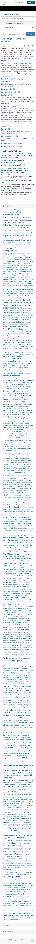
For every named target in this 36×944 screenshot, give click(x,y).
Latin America (6, 582)
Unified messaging (18, 858)
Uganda (10, 854)
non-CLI (8, 646)
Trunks (16, 848)
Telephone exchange (17, 818)
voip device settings (21, 889)
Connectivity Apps (27, 373)
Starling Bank (10, 807)
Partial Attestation (11, 668)
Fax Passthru (10, 443)
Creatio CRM (29, 380)
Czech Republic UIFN (13, 395)
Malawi (17, 603)
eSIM (23, 420)
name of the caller (13, 634)
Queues (26, 708)
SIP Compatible (25, 775)
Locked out (14, 593)
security (24, 747)
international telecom (18, 534)
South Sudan (9, 798)
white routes (23, 907)
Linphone (19, 590)
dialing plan (14, 399)
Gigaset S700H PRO (17, 468)
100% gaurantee (19, 210)
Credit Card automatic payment (17, 382)
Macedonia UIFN (17, 599)
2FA (17, 214)
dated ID (5, 398)
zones (20, 919)
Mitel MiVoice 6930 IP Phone (13, 617)
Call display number (25, 298)
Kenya (24, 568)
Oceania (14, 652)
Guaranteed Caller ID (14, 486)
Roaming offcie (21, 722)
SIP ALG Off (14, 775)
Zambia (18, 917)
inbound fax (6, 519)
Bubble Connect (11, 283)
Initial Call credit (24, 526)
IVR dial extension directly (9, 556)
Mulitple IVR (13, 625)
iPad (9, 545)
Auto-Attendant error (15, 259)
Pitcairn (21, 677)
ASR (25, 246)
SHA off (28, 760)
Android (11, 238)
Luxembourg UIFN (25, 597)
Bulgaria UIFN (24, 283)
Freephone (11, 450)
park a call (17, 667)
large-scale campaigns (11, 580)
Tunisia (26, 848)
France (28, 446)
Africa (27, 235)
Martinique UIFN (13, 606)
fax (19, 440)
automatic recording (17, 261)
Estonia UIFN (6, 422)
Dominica (23, 410)
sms (7, 787)
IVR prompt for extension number (22, 558)
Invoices (29, 540)
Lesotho (19, 586)
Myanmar (5, 634)
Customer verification (8, 393)
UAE (4, 852)
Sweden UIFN (6, 813)
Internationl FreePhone (18, 536)
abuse (4, 228)
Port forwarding (12, 692)
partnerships (24, 668)
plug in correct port (25, 679)
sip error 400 (20, 778)
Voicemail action (28, 872)
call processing (24, 312)
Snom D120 (23, 787)
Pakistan (14, 665)
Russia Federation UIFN (18, 729)
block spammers (11, 277)
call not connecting (8, 310)
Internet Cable (28, 536)
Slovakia (13, 784)
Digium (5, 406)
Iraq (16, 548)
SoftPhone (12, 789)
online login (6, 654)
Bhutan (23, 271)
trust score (21, 848)
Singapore (8, 773)
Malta (11, 605)
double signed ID (12, 412)
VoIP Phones (6, 891)
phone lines (9, 677)
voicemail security (12, 883)
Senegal (5, 752)
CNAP (22, 363)
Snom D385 (29, 787)
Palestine (22, 665)
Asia (22, 246)
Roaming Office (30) (10, 106)
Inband (14, 517)
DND (21, 408)
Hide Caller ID (18, 492)
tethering (16, 824)
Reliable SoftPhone (8, 713)
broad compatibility (15, 281)
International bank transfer (18, 530)
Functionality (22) (9, 89)
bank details (29, 265)
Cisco (5, 352)
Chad (14, 346)
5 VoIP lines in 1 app (16, 220)
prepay (9, 702)
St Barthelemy (24, 799)
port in (19, 692)
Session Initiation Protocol (20, 753)
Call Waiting (14, 326)
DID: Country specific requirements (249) (17, 63)
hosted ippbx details (14, 503)
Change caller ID (20, 346)
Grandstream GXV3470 (9, 479)
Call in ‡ (24, 308)
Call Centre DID (11, 296)
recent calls (8, 710)
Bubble (5, 283)
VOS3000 (15, 894)
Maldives (5, 605)
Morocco (13, 620)
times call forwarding (19, 833)
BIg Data (27, 271)
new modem (18, 640)
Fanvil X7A (16, 438)
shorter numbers (28, 765)
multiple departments (19, 627)
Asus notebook (21, 251)
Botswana (12, 279)
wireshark (29, 907)
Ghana (6, 466)
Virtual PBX (5, 872)
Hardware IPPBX (27, 488)
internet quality (24, 537)
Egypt (23, 416)
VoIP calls (26, 887)
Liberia (13, 588)
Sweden (29, 811)
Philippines (6, 675)
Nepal (24, 636)
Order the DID (10, 656)
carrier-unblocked (22, 342)
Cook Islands (11, 378)
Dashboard (24, 395)
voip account (29, 885)
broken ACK (24, 281)
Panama (27, 665)
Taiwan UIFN (28, 814)
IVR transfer (24, 561)
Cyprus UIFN (22, 393)
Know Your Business (8, 569)
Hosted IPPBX (23, 501)
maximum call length (8, 610)
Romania (5, 727)
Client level (17, 361)
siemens (23, 770)
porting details (11, 694)
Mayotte (29, 610)
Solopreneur (12, 792)
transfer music (9, 840)
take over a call (12, 816)
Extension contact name (17, 425)
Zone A (26, 917)
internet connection (8, 537)
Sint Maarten (23, 773)
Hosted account (14, 501)
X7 (14, 909)
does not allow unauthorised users (12, 410)
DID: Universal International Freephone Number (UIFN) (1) (16, 85)
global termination (21, 470)
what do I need (26, 903)
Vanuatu (14, 867)
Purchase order (9, 708)
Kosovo (5, 578)
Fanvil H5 (5, 438)
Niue (24, 644)
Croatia (30, 382)
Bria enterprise (25, 279)
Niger (17, 644)
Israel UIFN (9, 552)
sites (9, 784)
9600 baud (27, 220)
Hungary (9, 513)
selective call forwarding (12, 750)
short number (8, 762)
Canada (5, 339)
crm (27, 382)
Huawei (5, 513)
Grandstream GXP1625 (9, 477)
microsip (16, 612)
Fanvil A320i (14, 436)
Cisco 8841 (10, 352)
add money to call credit (21, 233)
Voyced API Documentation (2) (13, 146)
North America (22, 646)
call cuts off (10, 298)
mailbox (12, 601)
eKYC (26, 416)
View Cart (30, 2)
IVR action (10, 554)
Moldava (5, 618)
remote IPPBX (16, 713)
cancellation (26, 340)
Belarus (20, 267)
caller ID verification (22, 335)
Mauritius (26, 606)
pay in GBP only (17, 670)
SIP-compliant (21, 782)
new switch (9, 642)
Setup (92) (6, 129)
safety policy (26, 731)
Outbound (7, 658)
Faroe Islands (22, 438)
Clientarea (26, 361)
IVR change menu (19, 554)
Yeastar (9, 913)
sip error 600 (27, 778)
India (13, 526)
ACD (23, 230)
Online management (14, 654)
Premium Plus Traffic (24, 700)
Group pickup (25, 482)
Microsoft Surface (23, 612)
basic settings (13, 267)
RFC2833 (9, 720)
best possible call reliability (14, 271)
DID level (6, 402)
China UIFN (18, 350)
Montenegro (21, 618)
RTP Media (5, 729)
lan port (30, 578)
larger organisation (23, 580)
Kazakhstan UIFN (18, 568)
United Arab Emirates (14, 860)
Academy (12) (7, 42)
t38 (20, 814)
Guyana (13, 488)
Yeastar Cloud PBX (17, 913)
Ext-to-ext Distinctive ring (17, 423)
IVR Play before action (27, 556)
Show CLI (18, 768)
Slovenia (25, 784)
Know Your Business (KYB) (20, 569)
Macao (4, 599)
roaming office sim (13, 725)
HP (24, 511)
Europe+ (21, 422)
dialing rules (20, 399)
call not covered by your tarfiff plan (22, 310)
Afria (24, 235)
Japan (15, 566)
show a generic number (9, 768)
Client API (16, 358)
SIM (4, 773)
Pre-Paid (8, 698)
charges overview (7, 348)
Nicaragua (13, 644)
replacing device (14, 715)
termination (18, 822)
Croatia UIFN (6, 384)
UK (5, 856)
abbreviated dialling (25, 225)
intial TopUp (24, 540)
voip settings (20, 891)
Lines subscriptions (8, 590)
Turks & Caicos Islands (23, 850)
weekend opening (17, 903)
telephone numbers (26, 820)
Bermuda (19, 269)
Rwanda (11, 731)
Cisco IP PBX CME (9, 354)
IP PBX (28, 543)
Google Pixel (10, 473)
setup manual (14, 760)
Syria (4, 814)
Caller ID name (28, 329)
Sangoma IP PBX (27, 743)
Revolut (5, 720)
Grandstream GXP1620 (26, 475)
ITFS (25, 552)
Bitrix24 (25, 276)
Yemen (22, 915)
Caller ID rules (6, 333)
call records (19, 319)
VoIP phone (29, 889)
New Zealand (23, 642)
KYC (11, 578)
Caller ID (6, 329)
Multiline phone (9, 627)
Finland (5, 445)
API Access (24, 240)
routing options (20, 727)
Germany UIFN (25, 464)
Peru (23, 673)
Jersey (24, 566)
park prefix (23, 667)
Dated (30, 395)
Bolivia (17, 277)
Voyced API (22, 894)
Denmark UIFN (6, 399)
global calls (29, 468)
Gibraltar (11, 466)
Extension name (7, 427)
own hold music (12, 663)
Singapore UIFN (16, 773)
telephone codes (7, 818)
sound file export (27, 792)
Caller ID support (12, 335)
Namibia (29, 634)
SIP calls (19, 775)
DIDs (12, 402)
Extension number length (17, 427)
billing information (16, 273)
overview (5, 663)
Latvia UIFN (17, 582)
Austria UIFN (28, 253)
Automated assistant (26, 259)
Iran (14, 548)
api (18, 240)
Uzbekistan (30, 865)
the (16, 826)
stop (23, 807)
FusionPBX (11, 455)
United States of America (17, 862)
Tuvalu (30, 850)
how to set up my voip (17, 511)
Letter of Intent (25, 586)
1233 (15, 212)
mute (17, 632)
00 (14, 210)
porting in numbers (20, 694)
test (22, 822)
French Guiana (26, 451)
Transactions (22, 837)
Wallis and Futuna (26, 899)
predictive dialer (19, 698)
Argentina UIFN (10, 244)
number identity (7, 652)
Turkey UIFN (6, 850)
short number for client (18, 762)
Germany (19, 464)
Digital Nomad (17, 404)
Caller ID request (28, 331)
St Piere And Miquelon (25, 801)
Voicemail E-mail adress (9, 874)
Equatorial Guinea (7, 420)
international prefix (8, 534)
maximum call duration (22, 608)
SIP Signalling (27, 780)
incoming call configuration (25, 519)
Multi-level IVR (22, 624)
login (18, 593)
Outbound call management (19, 658)
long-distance (25, 595)
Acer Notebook (28, 230)
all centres (5, 238)
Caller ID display (17, 329)
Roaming (13, 722)
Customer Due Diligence (19, 386)
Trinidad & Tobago (23, 843)
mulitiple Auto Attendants (21, 622)
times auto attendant (8, 833)
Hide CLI (25, 492)
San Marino (14, 743)
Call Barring (21, 293)
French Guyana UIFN (8, 453)
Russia (10, 729)
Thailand (5, 826)
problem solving (22, 702)
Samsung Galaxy (26, 741)
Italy (17, 552)
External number (28, 432)
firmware (16, 445)
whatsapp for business (25, 905)
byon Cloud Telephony (22, 287)
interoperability (13, 540)
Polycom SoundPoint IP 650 (10, 688)
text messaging (23, 824)
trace (14, 838)
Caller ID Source (23, 333)
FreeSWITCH (19, 451)
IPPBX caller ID (22, 545)
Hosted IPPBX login (25, 503)
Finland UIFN (10, 445)
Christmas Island (26, 350)
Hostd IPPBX (6, 501)
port (29, 690)
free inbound (13, 448)
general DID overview (13, 458)
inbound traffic (13, 519)
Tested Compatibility (8, 824)
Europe (16, 422)
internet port (16, 537)
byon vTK (10, 289)
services (10, 753)
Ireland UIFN (25, 548)
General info (22, 458)
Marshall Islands (24, 605)
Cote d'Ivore (29, 378)
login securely (16, 595)
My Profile (23, 632)
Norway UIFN (24, 647)
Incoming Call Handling (9, 521)
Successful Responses (20, 809)
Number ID (26, 649)
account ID (17, 228)
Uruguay (19, 864)
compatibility (23, 369)
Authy (23, 255)
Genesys (14, 462)
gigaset (17, 466)
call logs (29, 308)
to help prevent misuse (11, 835)
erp (17, 420)
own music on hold (21, 663)
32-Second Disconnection (18, 217)
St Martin (17, 801)
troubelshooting (15, 845)
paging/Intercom (7, 665)
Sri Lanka (10, 799)
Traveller (11, 843)
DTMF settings (12, 414)
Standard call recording (24, 803)
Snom (10, 786)
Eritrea (14, 420)
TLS (4, 835)
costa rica (23, 378)
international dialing (11, 532)
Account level (15, 230)
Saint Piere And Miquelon (20, 735)
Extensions (8, 432)
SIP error (14, 778)
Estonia (27, 420)
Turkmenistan (13, 850)
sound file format (7, 794)
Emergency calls (28, 418)
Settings (20, 758)
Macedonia (10, 599)
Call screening (22, 322)
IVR (4, 554)
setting (15, 758)
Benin (15, 269)
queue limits (20, 708)
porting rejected (17, 696)
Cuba (11, 384)
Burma (7, 285)
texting (29, 824)
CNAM (18, 363)
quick (30, 708)
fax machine (24, 440)
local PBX (8, 593)
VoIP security (13, 891)
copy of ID (17, 378)
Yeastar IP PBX (26, 913)
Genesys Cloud (21, 462)
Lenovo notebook (12, 586)
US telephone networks (9, 865)
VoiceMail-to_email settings (18, 885)
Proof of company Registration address (18, 704)
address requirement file (15, 235)
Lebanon (15, 584)
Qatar (15, 708)
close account (6, 363)
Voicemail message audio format (15, 879)
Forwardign (23, 446)
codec (8, 365)
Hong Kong (19, 499)
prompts (5, 704)
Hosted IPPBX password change (11, 505)
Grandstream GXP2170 (21, 477)
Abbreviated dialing (11, 225)
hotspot (22, 505)
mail (30, 599)
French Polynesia (18, 453)
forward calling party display (12, 446)
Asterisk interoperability (12, 249)
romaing (27, 725)
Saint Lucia (28, 733)
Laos (4, 580)
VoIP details (12, 889)
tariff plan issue (25, 816)
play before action (15, 679)
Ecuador (19, 416)
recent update (16, 710)
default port (24, 398)
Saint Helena (12, 733)
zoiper (22, 917)
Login (22, 2)
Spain (14, 798)
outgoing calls (16, 660)
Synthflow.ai (29, 813)
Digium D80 (10, 406)
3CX (27, 217)
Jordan (31, 566)
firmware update (23, 445)
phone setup (15, 677)
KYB (8, 578)
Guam (7, 486)
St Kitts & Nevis (7, 801)
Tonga (4, 838)
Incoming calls (19, 523)
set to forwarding (27, 755)
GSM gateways (14, 484)
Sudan (27, 809)
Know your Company (11, 571)
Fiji (31, 443)
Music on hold (23, 629)
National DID (6, 636)
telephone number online (13, 820)
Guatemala (23, 486)
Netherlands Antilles (8, 638)
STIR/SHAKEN (17, 807)
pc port (16, 673)
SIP (27, 773)
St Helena (30, 799)
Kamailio (5, 568)
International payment (23, 532)
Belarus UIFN (25, 267)
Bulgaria (18, 283)
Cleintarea (5, 359)
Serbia (9, 752)
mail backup (6, 601)
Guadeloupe (21, 484)
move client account (22, 620)
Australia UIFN (21, 253)
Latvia (11, 582)
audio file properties (11, 253)
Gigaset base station (26, 466)
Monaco (10, 618)
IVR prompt (8, 558)
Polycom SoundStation (23, 688)
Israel (4, 552)
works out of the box (8, 909)
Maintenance (17, 601)
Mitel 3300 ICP (13, 614)
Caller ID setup (14, 333)
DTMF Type (19, 414)
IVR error (19, 556)
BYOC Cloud (12, 287)
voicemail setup (7, 885)
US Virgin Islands (19, 865)
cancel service (18, 340)
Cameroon (29, 337)
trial (16, 843)
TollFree (28, 835)
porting (5, 694)
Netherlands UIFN (18, 638)
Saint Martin (8, 735)
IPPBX (16, 545)
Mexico (12, 612)
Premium (15, 700)
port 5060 (5, 692)
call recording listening (14, 317)
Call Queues (10, 315)
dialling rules (27, 399)
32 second (25, 215)
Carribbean (14, 342)
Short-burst (11, 765)
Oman (30, 652)
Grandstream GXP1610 (14, 475)
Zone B (30, 917)
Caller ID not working (8, 331)
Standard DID (6, 805)
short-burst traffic (18, 765)
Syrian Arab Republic (11, 814)
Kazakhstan (11, 568)
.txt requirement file (8, 210)
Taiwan (23, 814)
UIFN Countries (21, 854)
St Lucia (13, 801)
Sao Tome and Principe (9, 745)
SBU (23, 745)
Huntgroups (11, 515)
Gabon (16, 455)
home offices (6, 499)
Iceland (16, 515)
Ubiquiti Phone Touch (15, 852)
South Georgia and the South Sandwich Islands (18, 796)
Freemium (19, 448)
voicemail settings (25, 883)
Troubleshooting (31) (10, 136)
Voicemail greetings (11, 877)
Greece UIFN (27, 481)
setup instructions (7, 760)
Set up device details (8, 758)
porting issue (9, 696)
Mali (9, 605)
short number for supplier (18, 764)
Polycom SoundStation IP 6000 (11, 690)
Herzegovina (11, 492)
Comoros (20, 367)
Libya (16, 588)
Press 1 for (14, 702)
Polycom (16, 686)
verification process (18, 870)
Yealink (18, 909)
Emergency (21, 418)
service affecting (23, 752)
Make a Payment (25, 601)
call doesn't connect (11, 300)
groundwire (18, 482)
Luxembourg (17, 597)
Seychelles (20, 760)
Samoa (12, 741)
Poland (5, 682)
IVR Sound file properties (14, 561)
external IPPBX (17, 431)
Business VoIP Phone (19, 285)
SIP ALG (8, 775)
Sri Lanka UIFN (16, 799)
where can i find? (15, 907)
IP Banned (7, 542)
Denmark (30, 398)
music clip (13, 630)
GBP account (12, 457)
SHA (24, 760)
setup (24, 757)
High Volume (19, 495)
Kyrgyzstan (16, 578)
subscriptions (10, 809)
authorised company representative (12, 255)
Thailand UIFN (11, 826)
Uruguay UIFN (25, 864)
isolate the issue (26, 550)
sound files (15, 794)
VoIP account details (8, 887)
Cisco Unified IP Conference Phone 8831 (17, 356)
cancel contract (10, 340)
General (18, 457)
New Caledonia (11, 640)
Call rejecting (12, 322)
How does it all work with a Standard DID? (17, 154)
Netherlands (29, 636)
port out (23, 692)
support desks (12, 811)
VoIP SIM (27, 891)
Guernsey (29, 486)
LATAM (30, 580)
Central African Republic (20, 344)
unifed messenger (15, 856)
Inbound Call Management (23, 517)
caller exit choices (23, 326)
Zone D (9, 919)
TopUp (10, 837)
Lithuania (24, 591)
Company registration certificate (11, 369)
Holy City (28, 497)
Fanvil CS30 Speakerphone (25, 436)
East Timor (25, 414)
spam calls (28, 798)
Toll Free (22, 835)
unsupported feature (11, 864)
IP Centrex (20, 542)
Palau (18, 665)
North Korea (29, 646)
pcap (20, 673)
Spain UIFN (19, 798)
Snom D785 (6, 789)
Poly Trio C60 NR (18, 684)
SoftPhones (18, 789)
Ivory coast (29, 552)
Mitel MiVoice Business (26, 617)
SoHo (23, 789)
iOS (4, 542)
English (17, 2)
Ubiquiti (7, 852)
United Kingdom (25, 860)
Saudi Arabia (18, 745)
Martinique (5, 606)
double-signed (21, 412)
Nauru (20, 636)
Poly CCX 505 (21, 682)
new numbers (25, 640)
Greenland (5, 482)
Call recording (19, 315)
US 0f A (31, 864)
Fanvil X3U (10, 438)
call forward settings (21, 302)
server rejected (15, 752)
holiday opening (21, 497)
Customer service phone (21, 391)
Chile (10, 350)
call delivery (17, 298)
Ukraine (9, 856)
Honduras (12, 499)
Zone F (17, 919)
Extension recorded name (15, 429)
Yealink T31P (18, 911)
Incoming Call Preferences (22, 521)
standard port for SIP (15, 805)
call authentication (13, 293)
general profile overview (14, 460)
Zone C (5, 919)
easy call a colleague (11, 416)
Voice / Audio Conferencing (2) (13, 143)
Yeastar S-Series (16, 915)
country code (6, 380)
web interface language (13, 901)
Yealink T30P (11, 911)
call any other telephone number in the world (19, 291)
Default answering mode (14, 398)
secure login (8, 747)
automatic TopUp (28, 261)
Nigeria (21, 644)
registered (25, 710)
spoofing (5, 799)
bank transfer (6, 267)
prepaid (5, 702)
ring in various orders (17, 720)
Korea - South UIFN (27, 576)
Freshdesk (25, 453)
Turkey (30, 848)
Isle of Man (19, 550)
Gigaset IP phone (7, 468)
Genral (10, 464)
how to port (8, 511)
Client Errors (23, 359)
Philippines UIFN (13, 675)
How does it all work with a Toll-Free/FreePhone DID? (13, 161)
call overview (8, 312)
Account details (10, 228)
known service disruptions (10, 576)
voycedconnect (9, 896)
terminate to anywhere (9, 822)
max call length (12, 608)
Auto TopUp (6, 259)
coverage (22, 380)
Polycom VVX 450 (23, 690)
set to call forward (17, 755)
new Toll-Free (16, 642)
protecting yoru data (23, 706)
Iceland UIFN (22, 515)
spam (23, 798)
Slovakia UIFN (19, 784)
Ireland (20, 548)
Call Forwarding (25, 305)
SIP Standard (14, 782)
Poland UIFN (10, 682)
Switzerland (13, 813)
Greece (22, 481)
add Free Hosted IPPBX (9, 233)
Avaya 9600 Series (21, 263)
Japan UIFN (20, 566)
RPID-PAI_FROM (28, 727)
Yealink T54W (25, 911)
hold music (14, 497)
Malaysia (21, 603)
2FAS (21, 215)
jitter (28, 566)
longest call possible (8, 597)
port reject (28, 692)
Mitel (7, 614)
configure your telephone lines (23, 371)
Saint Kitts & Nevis (20, 733)
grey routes (12, 482)
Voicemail (19, 872)
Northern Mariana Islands (9, 647)
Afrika (30, 235)
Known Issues (26, 573)
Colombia (23, 365)
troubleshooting (8, 848)
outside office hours (27, 661)
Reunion (21, 718)
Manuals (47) (7, 95)
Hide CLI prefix (9, 495)
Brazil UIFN (18, 279)
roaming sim (21, 725)
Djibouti (17, 408)
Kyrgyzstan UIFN (23, 578)
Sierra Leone (28, 770)
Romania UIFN (11, 727)
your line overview (10, 917)
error (20, 420)
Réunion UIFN (28, 718)
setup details (30, 758)
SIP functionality (16, 780)
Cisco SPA (27, 354)
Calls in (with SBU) (21, 337)
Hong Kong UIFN (26, 499)
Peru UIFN (27, 673)
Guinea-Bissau (6, 488)
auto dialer (27, 257)
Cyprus (16, 393)
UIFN (15, 854)
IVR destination (28, 554)
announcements (17, 238)
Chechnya (14, 348)
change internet (29, 346)
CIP (31, 350)
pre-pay (13, 698)
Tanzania (18, 816)
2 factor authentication (13, 213)
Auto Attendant (17, 257)
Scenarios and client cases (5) (13, 116)
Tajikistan (5, 816)
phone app (22, 675)
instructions (24, 528)
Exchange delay (7, 423)
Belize (11, 269)
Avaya (13, 263)
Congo (4, 373)
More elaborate (7, 620)
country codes (14, 380)
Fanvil (9, 436)
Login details (23, 593)
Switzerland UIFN (20, 813)
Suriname (18, 811)
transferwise (19, 840)
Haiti (16, 488)
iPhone (12, 545)
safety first (19, 731)
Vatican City (19, 867)
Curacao (15, 384)
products (29, 702)
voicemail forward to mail (22, 874)
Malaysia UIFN (27, 603)
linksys (15, 590)
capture (8, 342)
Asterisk (10, 248)
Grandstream (19, 472)
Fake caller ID (23, 434)
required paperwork (11, 718)
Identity (6, 517)
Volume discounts (7, 894)
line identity (29, 588)
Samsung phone (7, 743)
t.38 (18, 814)
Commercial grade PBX (12, 367)
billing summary (18, 276)
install (12, 528)
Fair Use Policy (16, 434)
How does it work (16, 507)
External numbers (7, 434)
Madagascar (25, 599)
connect (9, 373)
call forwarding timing (12, 308)
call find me (22, 300)
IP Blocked (13, 542)
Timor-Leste (28, 833)
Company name (28, 367)
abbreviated (21, 222)
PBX (12, 672)
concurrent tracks (10, 371)
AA (16, 222)
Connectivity (16, 373)
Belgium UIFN (6, 269)
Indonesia (17, 526)
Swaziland (23, 811)
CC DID (9, 344)
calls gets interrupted (10, 337)
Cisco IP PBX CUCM (19, 354)
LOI (21, 595)
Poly (15, 681)
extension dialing (28, 425)
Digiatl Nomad (17, 402)
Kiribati (28, 568)
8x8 (23, 220)
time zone (14, 830)
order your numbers (20, 656)
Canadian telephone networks (22, 339)
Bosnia (21, 277)
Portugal (24, 696)
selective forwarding (24, 750)
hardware (20, 488)
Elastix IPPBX (14, 418)
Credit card (6, 382)
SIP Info (22, 780)
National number (14, 636)
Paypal (8, 673)
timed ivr (30, 831)
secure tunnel (17, 748)
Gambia (21, 455)
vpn (17, 897)
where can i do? (7, 907)
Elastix (9, 418)
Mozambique (10, 622)
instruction (18, 528)
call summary (17, 324)
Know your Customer (16, 573)
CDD (12, 344)
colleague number (15, 365)
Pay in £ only (24, 670)
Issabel (14, 552)
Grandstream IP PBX (20, 479)
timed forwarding (23, 831)
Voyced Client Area (6, 18)
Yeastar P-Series (7, 915)
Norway (19, 647)
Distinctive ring (11, 408)
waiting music (18, 899)
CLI (10, 358)
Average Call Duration (12, 265)
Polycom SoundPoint (26, 686)
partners (18, 668)
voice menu (12, 872)
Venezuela (25, 867)
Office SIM (24, 652)
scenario (28, 745)
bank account (21, 265)
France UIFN (6, 448)
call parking (17, 312)
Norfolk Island (14, 646)
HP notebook (29, 511)
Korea (19, 575)
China (13, 350)
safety (14, 731)
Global (24, 468)
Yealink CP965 (24, 909)
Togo (18, 835)
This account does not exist (20, 828)
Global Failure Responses (9, 470)
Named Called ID (22, 634)
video (25, 870)
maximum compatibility (20, 610)
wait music (21, 897)
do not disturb (26, 408)
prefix (10, 700)
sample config (17, 741)
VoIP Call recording (19, 887)
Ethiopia (12, 422)
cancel (4, 340)
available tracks (7, 263)
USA (25, 865)
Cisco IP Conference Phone (21, 352)
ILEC (11, 517)
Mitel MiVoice (21, 614)
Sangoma (20, 743)
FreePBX (24, 448)
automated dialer (7, 261)
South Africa (21, 794)
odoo (17, 652)
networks (25, 638)
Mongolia (14, 618)
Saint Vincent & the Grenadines (21, 737)
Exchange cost (27, 422)
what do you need (13, 905)
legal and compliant (23, 584)
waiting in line (10, 899)
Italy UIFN (21, 552)
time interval (6, 831)
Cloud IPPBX (13, 363)
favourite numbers (13, 440)
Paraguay (12, 667)
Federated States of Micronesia (22, 443)
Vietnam (29, 870)
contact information (11, 375)
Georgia (14, 464)
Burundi (12, 285)
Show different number (14, 770)
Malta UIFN (16, 605)
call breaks (27, 293)
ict (26, 515)
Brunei (29, 281)
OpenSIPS (22, 654)
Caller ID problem (18, 331)
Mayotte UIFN (6, 612)
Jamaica (11, 566)
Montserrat (27, 618)
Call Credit (19, 295)
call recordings (25, 317)
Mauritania (20, 606)
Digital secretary (28, 404)
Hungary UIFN (15, 513)
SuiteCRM (5, 811)
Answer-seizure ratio (11, 240)
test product (27, 822)
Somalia (20, 792)
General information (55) (11, 92)
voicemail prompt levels (13, 881)
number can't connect (17, 649)
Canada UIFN (10, 339)
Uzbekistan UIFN (7, 867)
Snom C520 (17, 787)
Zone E (13, 919)
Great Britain (16, 481)
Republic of (22, 715)
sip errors (7, 780)
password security (7, 670)
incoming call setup (8, 523)
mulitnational (6, 625)
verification (8, 869)
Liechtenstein (21, 588)
